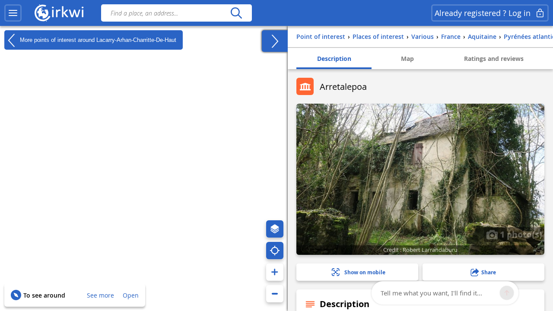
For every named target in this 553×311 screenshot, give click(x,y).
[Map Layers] (274, 229)
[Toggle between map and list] (275, 41)
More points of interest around (97, 39)
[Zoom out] (274, 293)
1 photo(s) (520, 234)
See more (100, 295)
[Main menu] (13, 13)
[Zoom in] (274, 272)
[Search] (236, 13)
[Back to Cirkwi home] (59, 13)
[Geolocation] (274, 250)
